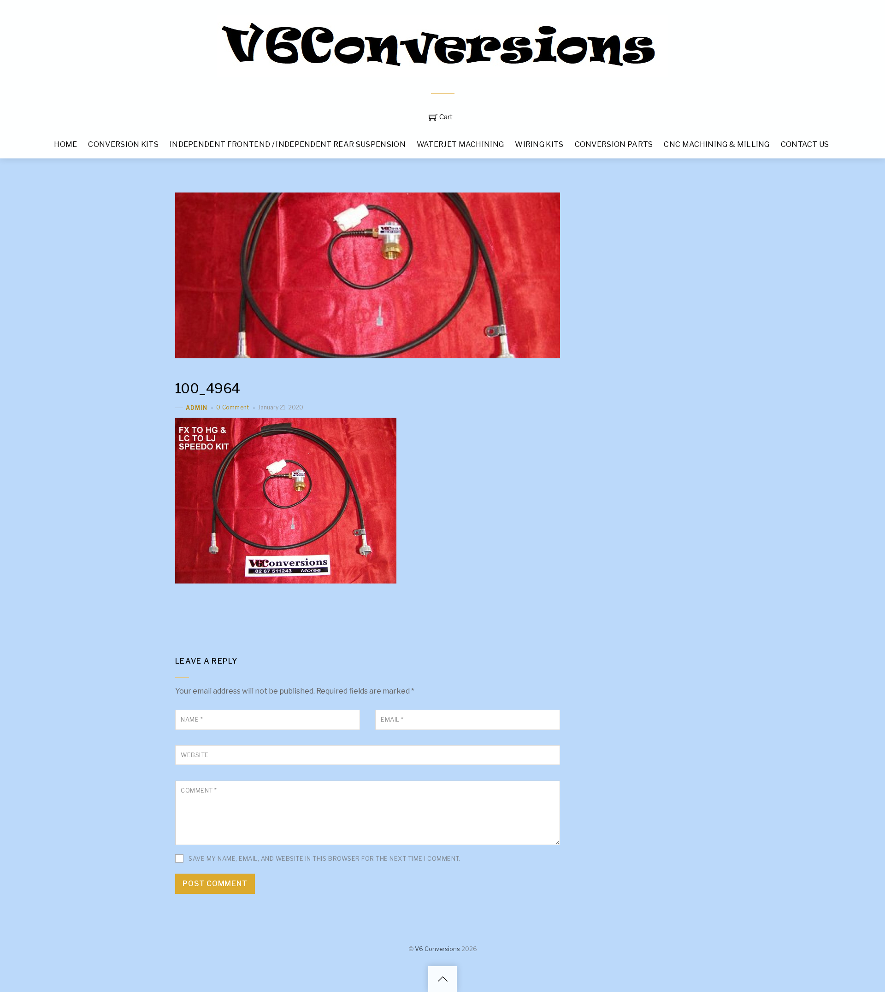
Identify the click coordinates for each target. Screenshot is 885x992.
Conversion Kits (123, 144)
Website (195, 755)
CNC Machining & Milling (716, 144)
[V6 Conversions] (442, 72)
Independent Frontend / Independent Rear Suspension (288, 144)
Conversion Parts (614, 144)
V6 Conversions (437, 948)
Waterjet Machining (460, 144)
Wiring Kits (539, 144)
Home (65, 144)
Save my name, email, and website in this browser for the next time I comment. (324, 858)
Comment (199, 790)
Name (192, 719)
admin (196, 407)
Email (392, 719)
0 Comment (232, 407)
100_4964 (207, 388)
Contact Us (805, 144)
